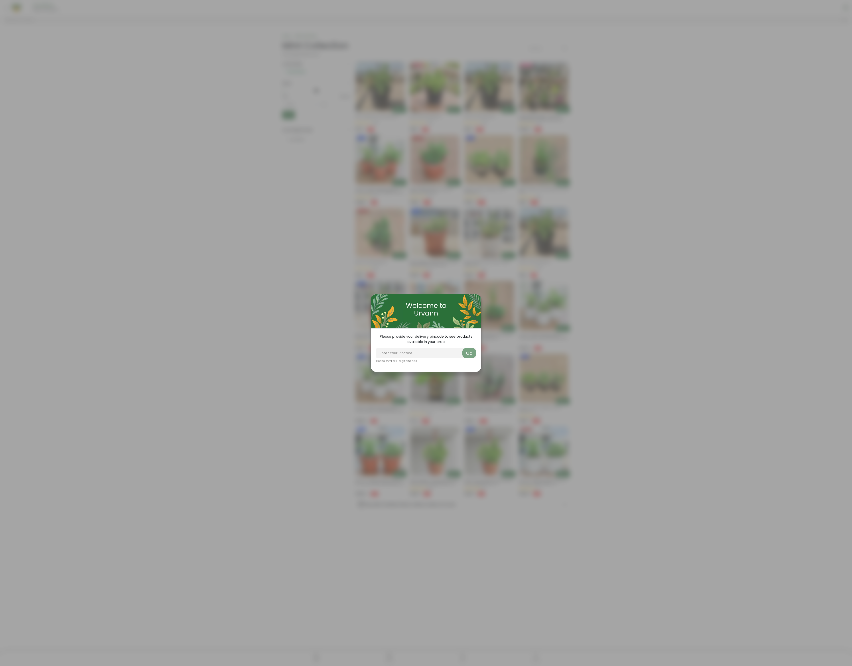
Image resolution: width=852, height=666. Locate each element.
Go (469, 353)
